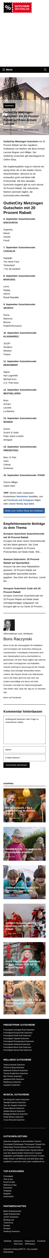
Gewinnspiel (8, 1196)
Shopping (7, 1191)
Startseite (7, 1241)
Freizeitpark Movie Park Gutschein (17, 1047)
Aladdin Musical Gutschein (14, 1111)
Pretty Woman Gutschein (13, 1117)
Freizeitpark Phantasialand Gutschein (18, 1041)
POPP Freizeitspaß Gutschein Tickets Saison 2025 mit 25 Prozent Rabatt (23, 964)
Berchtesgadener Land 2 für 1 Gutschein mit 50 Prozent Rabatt (23, 1002)
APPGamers (30, 1244)
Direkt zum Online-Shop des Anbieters (24, 510)
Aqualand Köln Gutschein (13, 1079)
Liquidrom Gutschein (11, 1085)
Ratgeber (7, 1194)
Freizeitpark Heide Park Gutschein (17, 1036)
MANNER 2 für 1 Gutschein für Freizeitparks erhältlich (23, 851)
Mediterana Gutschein (12, 1082)
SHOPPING (9, 106)
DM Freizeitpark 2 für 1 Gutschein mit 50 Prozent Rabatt (20, 810)
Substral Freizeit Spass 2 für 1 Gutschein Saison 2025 (23, 889)
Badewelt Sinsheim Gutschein (15, 1070)
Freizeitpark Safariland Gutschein (16, 1044)
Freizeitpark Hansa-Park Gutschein (17, 1050)
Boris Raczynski (10, 130)
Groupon (6, 1228)
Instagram (28, 500)
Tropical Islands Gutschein (14, 1065)
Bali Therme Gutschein (12, 1076)
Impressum (18, 1241)
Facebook (12, 500)
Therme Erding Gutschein (13, 1068)
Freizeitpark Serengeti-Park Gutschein (18, 1030)
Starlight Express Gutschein (14, 1102)
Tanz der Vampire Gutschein (14, 1105)
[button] (45, 70)
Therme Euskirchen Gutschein (15, 1073)
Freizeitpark (8, 1176)
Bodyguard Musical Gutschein (15, 1114)
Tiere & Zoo (8, 1179)
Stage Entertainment (11, 1214)
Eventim (6, 1226)
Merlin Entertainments (12, 1211)
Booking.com (8, 1220)
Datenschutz (30, 1241)
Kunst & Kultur (9, 1182)
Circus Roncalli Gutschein (13, 1120)
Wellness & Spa (9, 1185)
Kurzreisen (7, 1188)
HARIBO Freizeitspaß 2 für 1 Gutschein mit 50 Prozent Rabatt (22, 926)
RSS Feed (18, 1244)
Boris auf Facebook (12, 697)
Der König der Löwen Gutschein (16, 1099)
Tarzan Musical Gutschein (13, 1108)
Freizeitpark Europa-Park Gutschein (17, 1033)
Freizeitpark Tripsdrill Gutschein (16, 1038)
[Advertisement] (24, 41)
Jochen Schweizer (10, 1217)
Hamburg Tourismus (11, 1231)
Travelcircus (8, 1223)
